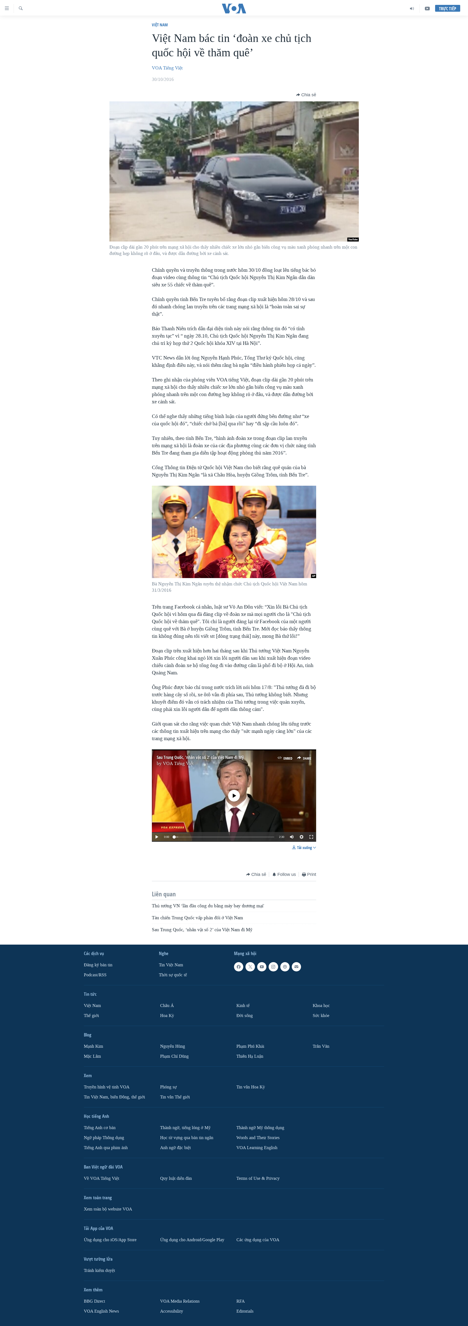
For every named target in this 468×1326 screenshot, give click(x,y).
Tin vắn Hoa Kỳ (250, 1087)
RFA (240, 1301)
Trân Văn (321, 1046)
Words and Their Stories (258, 1137)
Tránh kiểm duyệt (99, 1270)
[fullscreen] (311, 837)
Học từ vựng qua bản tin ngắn (186, 1137)
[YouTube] (427, 8)
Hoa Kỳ (167, 1015)
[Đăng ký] (296, 966)
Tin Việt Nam (171, 965)
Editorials (245, 1311)
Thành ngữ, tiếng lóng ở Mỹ (185, 1127)
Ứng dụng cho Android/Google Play (192, 1239)
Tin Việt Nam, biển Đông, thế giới (114, 1097)
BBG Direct (94, 1301)
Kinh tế (243, 1005)
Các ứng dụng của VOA (257, 1239)
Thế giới (91, 1015)
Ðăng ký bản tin (98, 965)
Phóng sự (168, 1087)
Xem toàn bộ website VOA (108, 1209)
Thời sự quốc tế (173, 975)
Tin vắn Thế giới (175, 1097)
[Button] (306, 94)
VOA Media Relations (180, 1301)
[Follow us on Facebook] (238, 966)
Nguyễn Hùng (172, 1046)
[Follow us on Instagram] (273, 966)
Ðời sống (244, 1015)
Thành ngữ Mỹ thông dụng (260, 1127)
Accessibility (171, 1311)
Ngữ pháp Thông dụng (104, 1137)
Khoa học (321, 1005)
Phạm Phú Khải (250, 1046)
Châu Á (167, 1005)
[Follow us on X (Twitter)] (250, 966)
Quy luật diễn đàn (176, 1178)
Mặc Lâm (92, 1056)
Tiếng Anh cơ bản (100, 1127)
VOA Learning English (256, 1147)
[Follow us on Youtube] (261, 966)
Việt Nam (160, 25)
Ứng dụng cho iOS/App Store (110, 1239)
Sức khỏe (321, 1015)
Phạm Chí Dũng (174, 1056)
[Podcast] (285, 966)
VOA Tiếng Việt (167, 68)
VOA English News (101, 1311)
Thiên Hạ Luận (249, 1056)
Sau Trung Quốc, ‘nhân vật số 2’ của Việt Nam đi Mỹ (200, 757)
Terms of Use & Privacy (258, 1178)
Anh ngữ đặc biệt (175, 1147)
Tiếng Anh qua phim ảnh (106, 1147)
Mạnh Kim (93, 1046)
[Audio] (412, 8)
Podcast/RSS (95, 975)
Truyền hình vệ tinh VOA (106, 1087)
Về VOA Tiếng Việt (101, 1178)
